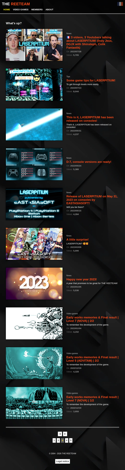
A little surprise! (77, 239)
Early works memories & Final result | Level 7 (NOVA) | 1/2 (92, 398)
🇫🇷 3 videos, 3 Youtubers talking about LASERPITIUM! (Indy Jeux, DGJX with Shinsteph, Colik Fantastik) (89, 42)
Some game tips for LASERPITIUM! (90, 80)
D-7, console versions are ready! (88, 161)
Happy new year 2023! (81, 279)
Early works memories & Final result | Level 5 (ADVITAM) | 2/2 (92, 359)
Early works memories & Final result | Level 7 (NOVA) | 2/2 (92, 319)
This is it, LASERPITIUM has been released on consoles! (90, 119)
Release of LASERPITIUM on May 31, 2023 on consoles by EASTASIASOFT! (92, 200)
